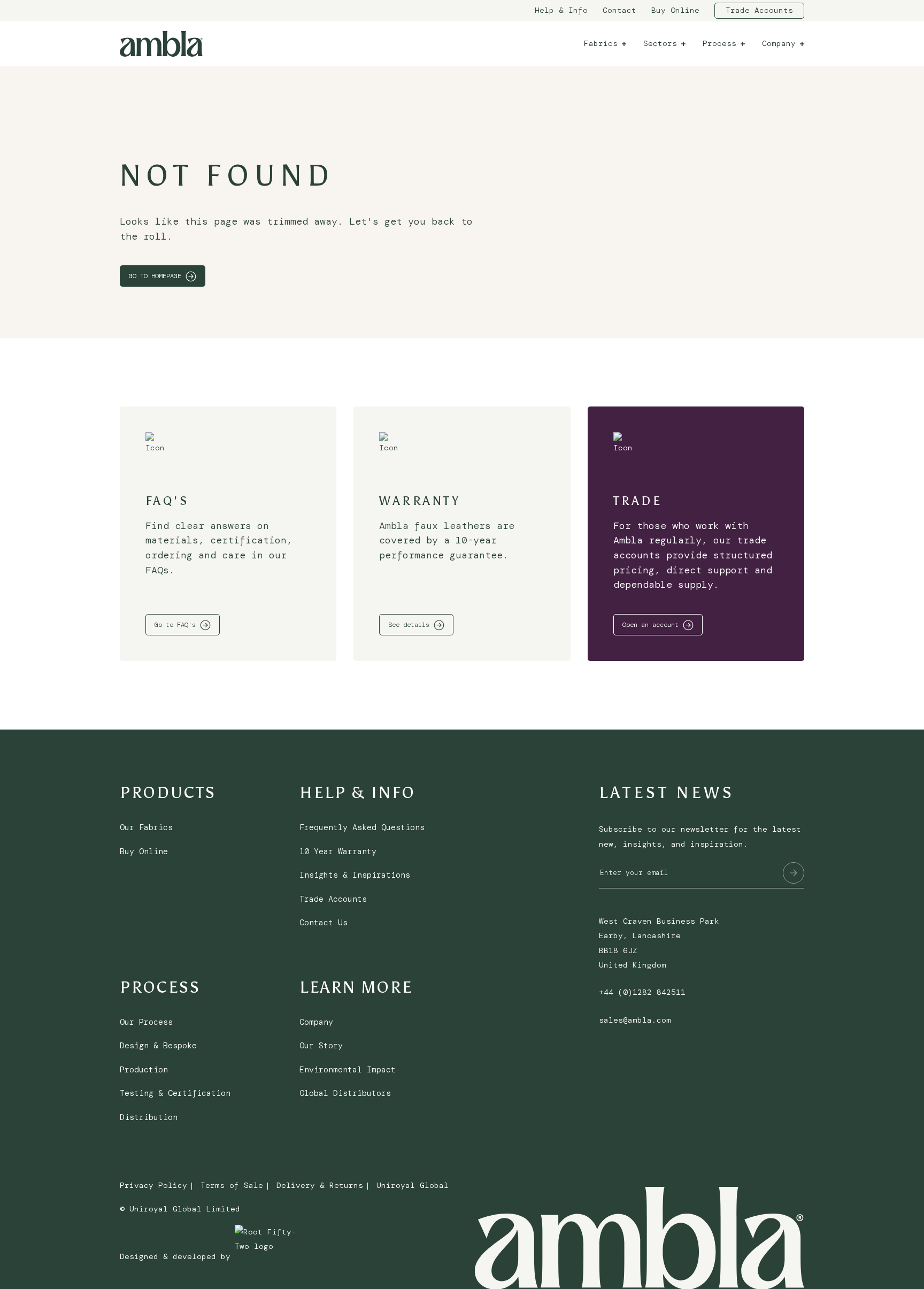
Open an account (650, 624)
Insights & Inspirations (354, 875)
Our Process (146, 1022)
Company (779, 43)
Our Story (321, 1045)
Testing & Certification (175, 1093)
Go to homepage (155, 276)
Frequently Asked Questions (362, 827)
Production (144, 1069)
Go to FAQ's (175, 624)
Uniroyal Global (412, 1185)
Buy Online (144, 851)
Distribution (149, 1117)
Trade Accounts (333, 899)
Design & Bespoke (158, 1045)
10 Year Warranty (337, 851)
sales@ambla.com (635, 1020)
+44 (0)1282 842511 (642, 992)
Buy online (675, 10)
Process (719, 43)
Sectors (660, 43)
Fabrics (601, 43)
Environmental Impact (347, 1069)
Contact (619, 10)
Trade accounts (759, 10)
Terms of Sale (232, 1185)
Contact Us (323, 922)
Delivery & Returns (319, 1185)
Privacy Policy (153, 1185)
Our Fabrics (146, 827)
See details (408, 624)
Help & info (561, 10)
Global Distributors (345, 1093)
